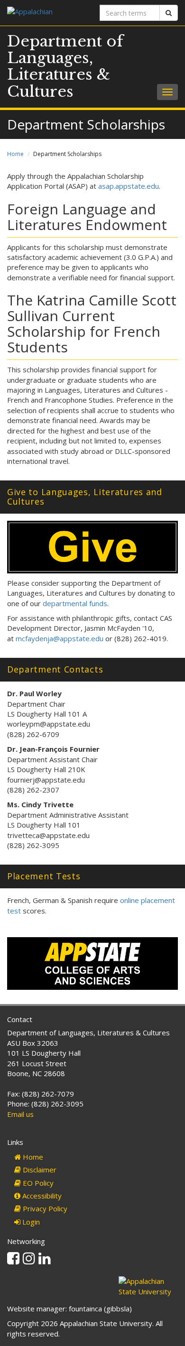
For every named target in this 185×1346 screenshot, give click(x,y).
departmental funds (75, 603)
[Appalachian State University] (46, 12)
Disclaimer (38, 1169)
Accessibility (41, 1195)
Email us (20, 1114)
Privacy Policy (44, 1208)
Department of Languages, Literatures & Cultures (65, 66)
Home (15, 154)
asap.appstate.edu (128, 186)
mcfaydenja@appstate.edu (59, 638)
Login (30, 1221)
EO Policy (37, 1183)
